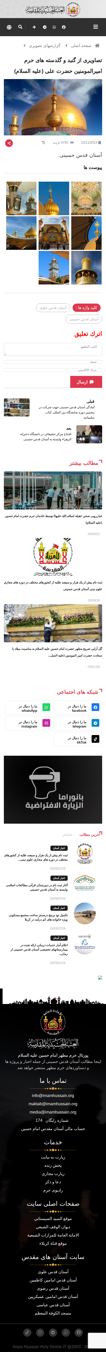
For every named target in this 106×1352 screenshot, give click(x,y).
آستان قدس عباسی (53, 1305)
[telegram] (44, 27)
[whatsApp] (54, 27)
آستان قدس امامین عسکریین (53, 1296)
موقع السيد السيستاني (53, 1218)
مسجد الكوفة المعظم (53, 1313)
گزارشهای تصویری (44, 45)
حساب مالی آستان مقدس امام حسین (53, 1128)
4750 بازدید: (60, 142)
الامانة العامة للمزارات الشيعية (53, 1235)
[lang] (9, 27)
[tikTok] (27, 1332)
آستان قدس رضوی (53, 1288)
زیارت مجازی (53, 1173)
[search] (20, 27)
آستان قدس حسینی (84, 319)
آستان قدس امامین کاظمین (53, 1280)
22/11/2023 (89, 142)
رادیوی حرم (53, 1190)
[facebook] (63, 27)
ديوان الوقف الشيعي (53, 1227)
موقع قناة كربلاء (53, 1243)
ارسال (82, 382)
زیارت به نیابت (53, 1157)
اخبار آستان (59, 848)
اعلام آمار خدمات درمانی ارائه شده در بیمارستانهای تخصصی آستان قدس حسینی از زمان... (39, 949)
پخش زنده (53, 1165)
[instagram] (40, 1332)
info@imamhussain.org (53, 1095)
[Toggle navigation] (95, 27)
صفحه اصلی (81, 45)
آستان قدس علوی (53, 308)
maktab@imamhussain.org (53, 1104)
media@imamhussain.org (53, 1112)
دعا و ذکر (53, 1182)
